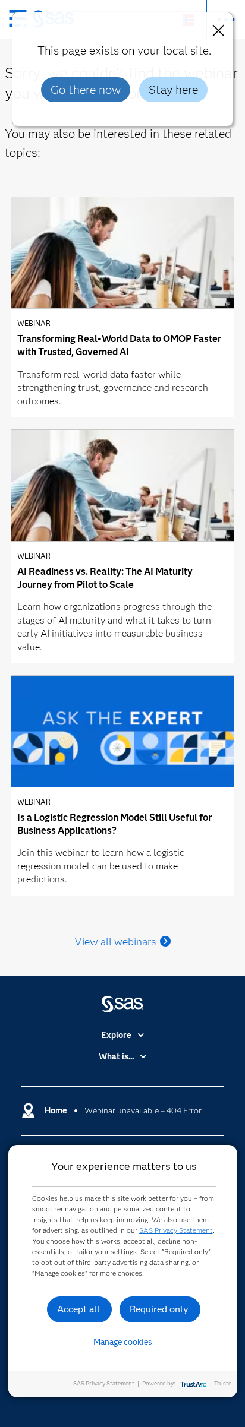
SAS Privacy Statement (176, 1230)
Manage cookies (122, 1342)
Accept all (78, 1309)
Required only (159, 1309)
